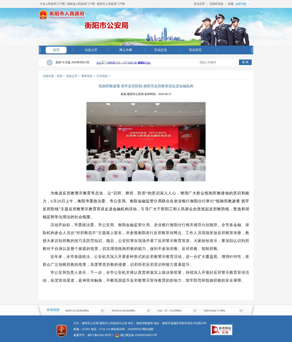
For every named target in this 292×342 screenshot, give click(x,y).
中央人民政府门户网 (52, 3)
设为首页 (199, 3)
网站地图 (147, 329)
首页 (56, 50)
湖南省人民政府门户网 (81, 3)
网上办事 (125, 50)
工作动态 (101, 76)
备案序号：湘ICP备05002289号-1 (93, 335)
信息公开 (91, 50)
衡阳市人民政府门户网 (111, 3)
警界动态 (86, 76)
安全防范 (195, 50)
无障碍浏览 (216, 3)
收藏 (230, 3)
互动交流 (160, 50)
